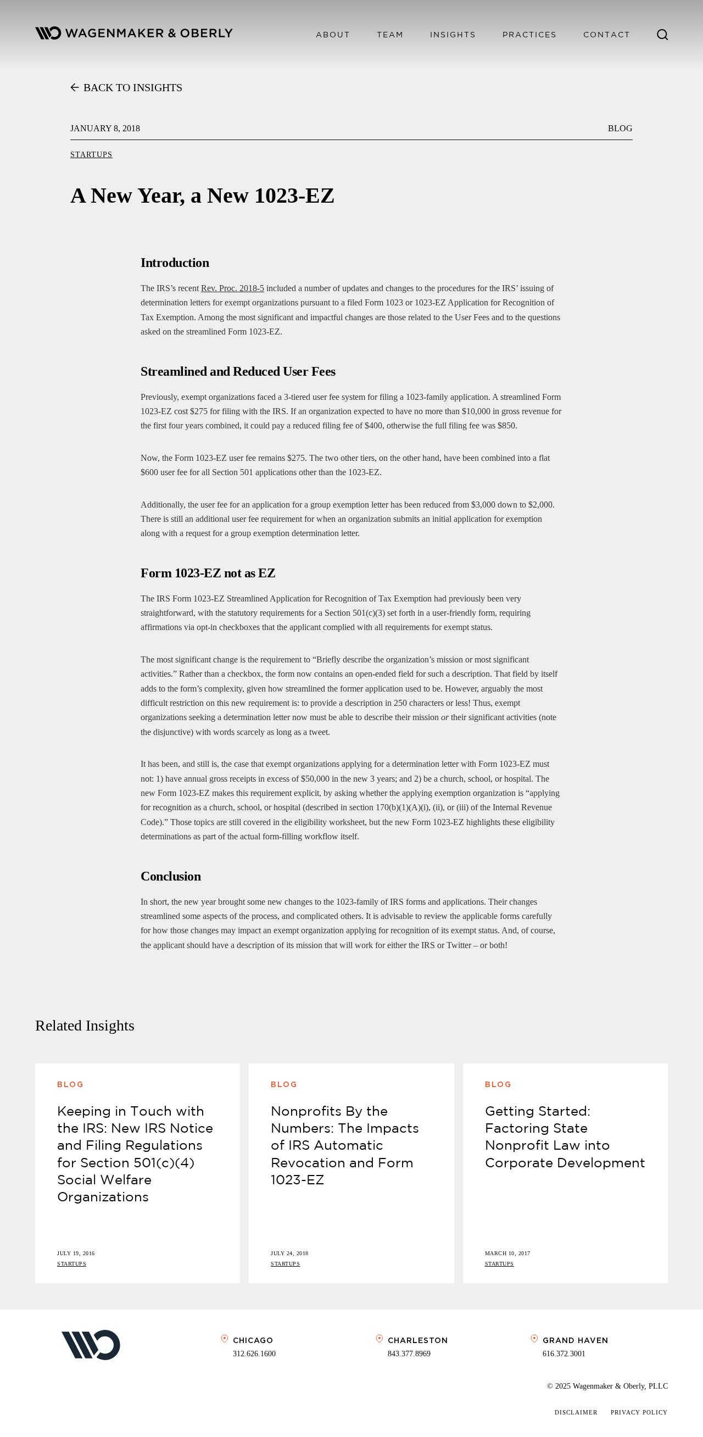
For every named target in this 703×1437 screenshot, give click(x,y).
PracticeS (530, 34)
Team (390, 34)
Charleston (418, 1340)
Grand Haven (576, 1340)
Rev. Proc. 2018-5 (232, 288)
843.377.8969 (409, 1354)
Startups (91, 155)
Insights (453, 34)
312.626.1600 (254, 1354)
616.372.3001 (564, 1354)
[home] (134, 34)
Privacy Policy (639, 1412)
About (333, 34)
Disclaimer (576, 1412)
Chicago (253, 1340)
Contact (607, 34)
